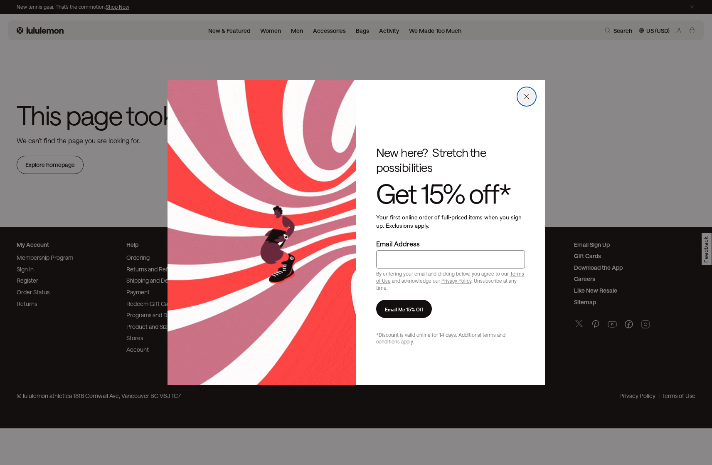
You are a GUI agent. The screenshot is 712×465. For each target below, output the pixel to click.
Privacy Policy (456, 280)
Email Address (398, 244)
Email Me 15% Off (404, 309)
